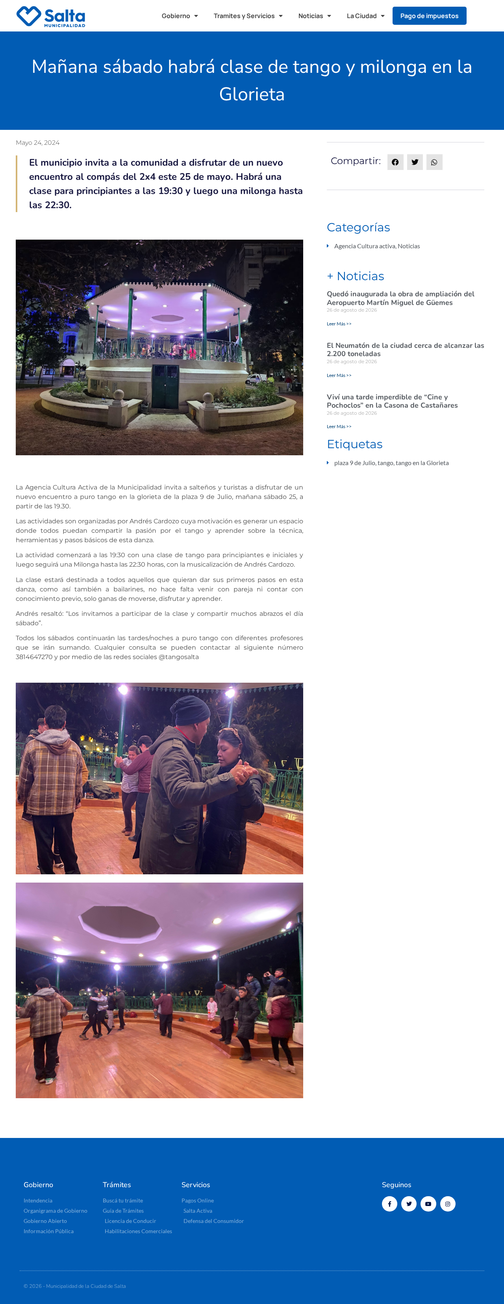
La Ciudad (362, 15)
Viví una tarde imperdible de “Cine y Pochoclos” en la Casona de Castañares (392, 401)
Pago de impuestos (429, 15)
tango (385, 462)
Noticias (310, 15)
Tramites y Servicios (244, 15)
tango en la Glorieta (422, 462)
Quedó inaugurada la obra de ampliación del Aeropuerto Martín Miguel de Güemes (400, 298)
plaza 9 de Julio (354, 462)
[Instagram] (448, 1204)
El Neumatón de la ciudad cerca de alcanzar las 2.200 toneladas (405, 350)
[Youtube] (428, 1204)
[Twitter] (409, 1204)
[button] (480, 16)
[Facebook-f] (389, 1204)
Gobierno (176, 15)
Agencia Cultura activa (364, 245)
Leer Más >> (339, 324)
